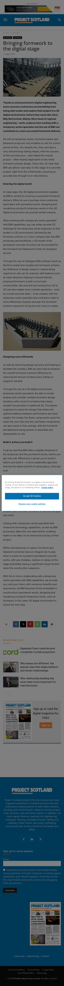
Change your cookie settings (32, 504)
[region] (32, 493)
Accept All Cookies (32, 496)
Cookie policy (47, 488)
